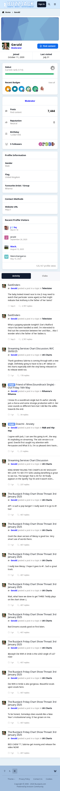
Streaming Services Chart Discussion (28, 460)
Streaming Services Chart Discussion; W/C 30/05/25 (31, 350)
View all (51, 82)
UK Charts (47, 355)
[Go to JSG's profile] (40, 144)
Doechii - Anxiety (25, 423)
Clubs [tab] (45, 276)
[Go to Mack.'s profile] (6, 247)
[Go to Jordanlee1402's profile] (46, 144)
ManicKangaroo (18, 256)
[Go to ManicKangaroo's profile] (6, 257)
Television (47, 288)
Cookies (49, 779)
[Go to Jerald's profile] (6, 237)
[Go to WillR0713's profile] (43, 144)
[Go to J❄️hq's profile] (53, 144)
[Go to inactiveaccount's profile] (50, 144)
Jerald (13, 236)
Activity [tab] (16, 276)
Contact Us (37, 779)
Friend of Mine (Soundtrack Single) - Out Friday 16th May (31, 386)
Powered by (30, 786)
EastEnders (14, 284)
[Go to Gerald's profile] (4, 286)
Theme (11, 779)
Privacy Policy (24, 779)
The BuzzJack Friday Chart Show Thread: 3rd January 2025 (32, 495)
